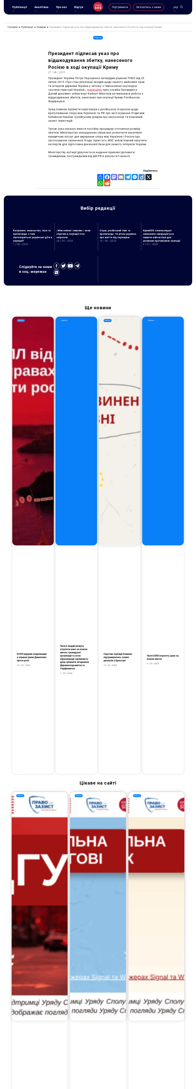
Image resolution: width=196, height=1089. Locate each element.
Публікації (19, 7)
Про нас (61, 7)
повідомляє (94, 89)
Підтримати (120, 7)
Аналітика (41, 7)
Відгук (78, 7)
